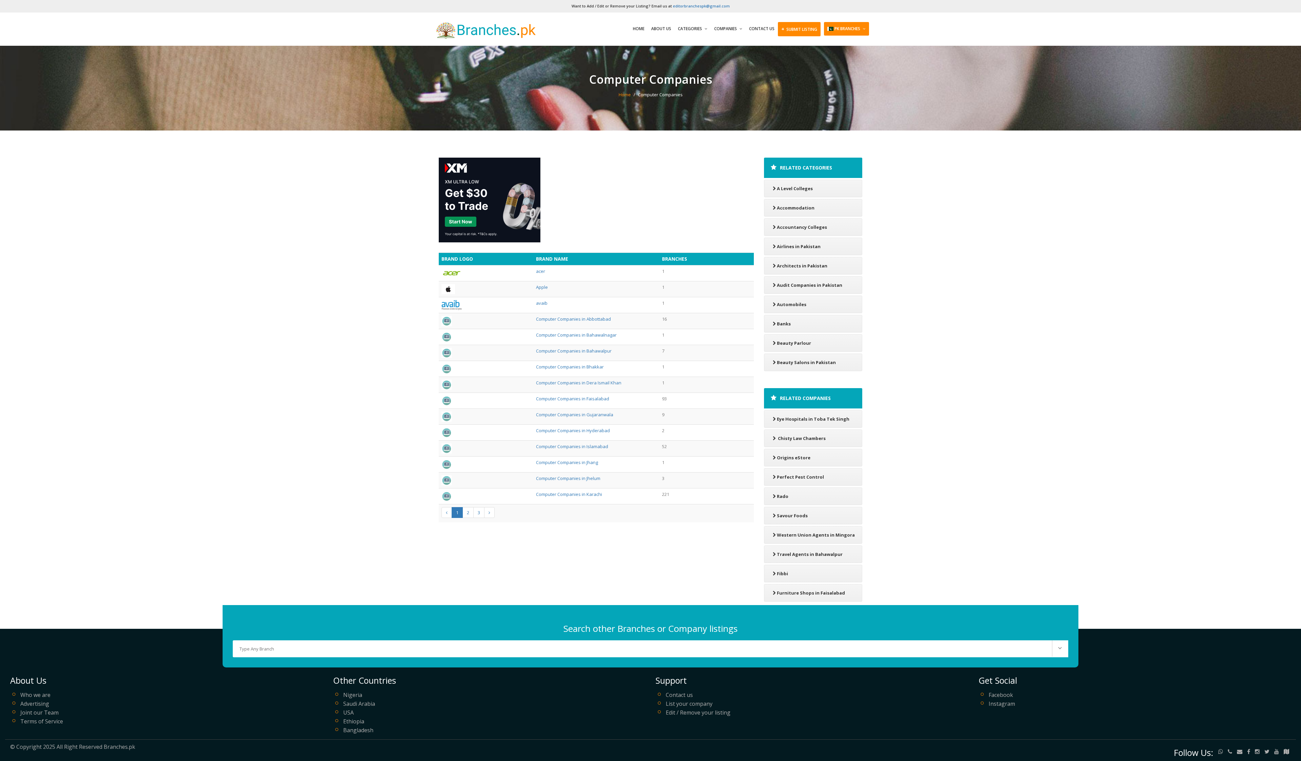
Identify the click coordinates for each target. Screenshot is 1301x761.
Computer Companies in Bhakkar (570, 367)
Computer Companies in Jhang (567, 462)
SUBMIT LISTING (799, 28)
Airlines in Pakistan (799, 246)
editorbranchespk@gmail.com (701, 5)
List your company (689, 703)
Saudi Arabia (359, 703)
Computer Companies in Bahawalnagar (576, 335)
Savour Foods (792, 516)
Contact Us (762, 29)
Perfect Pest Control (800, 477)
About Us (661, 29)
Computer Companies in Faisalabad (572, 399)
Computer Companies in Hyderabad (573, 430)
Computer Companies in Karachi (569, 494)
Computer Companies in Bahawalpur (574, 351)
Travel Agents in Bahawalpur (810, 554)
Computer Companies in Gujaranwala (574, 415)
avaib (542, 303)
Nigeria (352, 695)
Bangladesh (358, 730)
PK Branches (847, 29)
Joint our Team (39, 712)
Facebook (1001, 695)
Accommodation (795, 208)
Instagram (1002, 703)
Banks (784, 324)
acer (540, 271)
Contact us (679, 695)
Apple (542, 287)
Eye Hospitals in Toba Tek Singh (813, 419)
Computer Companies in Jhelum (568, 478)
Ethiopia (353, 721)
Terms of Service (41, 721)
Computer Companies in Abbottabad (573, 319)
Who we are (35, 695)
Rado (782, 496)
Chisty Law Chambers (801, 438)
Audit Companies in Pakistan (809, 285)
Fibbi (782, 573)
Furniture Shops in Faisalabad (811, 593)
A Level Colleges (795, 188)
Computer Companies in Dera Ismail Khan (578, 383)
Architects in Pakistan (802, 266)
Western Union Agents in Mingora (816, 535)
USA (348, 712)
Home (638, 29)
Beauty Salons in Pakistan (806, 362)
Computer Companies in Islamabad (572, 446)
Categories (690, 29)
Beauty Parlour (794, 343)
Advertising (34, 703)
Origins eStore (793, 458)
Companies (726, 29)
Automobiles (791, 304)
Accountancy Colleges (802, 227)
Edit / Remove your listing (698, 712)
